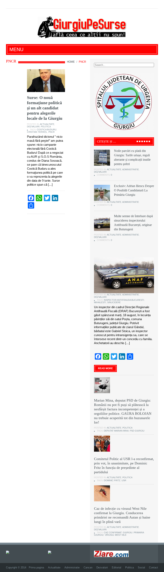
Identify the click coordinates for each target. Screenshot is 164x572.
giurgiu (127, 532)
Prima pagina (36, 567)
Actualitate (47, 124)
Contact (153, 567)
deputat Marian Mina (116, 430)
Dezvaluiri (33, 126)
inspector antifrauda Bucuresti (124, 300)
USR (124, 480)
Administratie (130, 169)
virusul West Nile (115, 535)
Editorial (116, 567)
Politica (46, 126)
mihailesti (100, 302)
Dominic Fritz (112, 480)
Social (141, 567)
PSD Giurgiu (137, 430)
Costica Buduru (46, 129)
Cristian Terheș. (37, 132)
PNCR (51, 132)
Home (71, 61)
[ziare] (52, 552)
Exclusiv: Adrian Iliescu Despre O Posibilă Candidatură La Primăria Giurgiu (134, 190)
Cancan (88, 567)
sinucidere (114, 302)
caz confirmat (113, 532)
